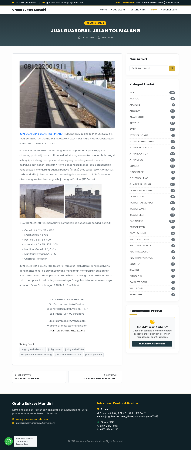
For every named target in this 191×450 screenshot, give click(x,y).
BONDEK (134, 166)
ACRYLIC (134, 98)
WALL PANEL (136, 288)
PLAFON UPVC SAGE (141, 257)
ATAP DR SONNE (139, 135)
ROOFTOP (135, 264)
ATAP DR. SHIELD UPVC (143, 141)
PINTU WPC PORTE (140, 245)
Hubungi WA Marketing (152, 343)
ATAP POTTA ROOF (141, 147)
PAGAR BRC (136, 221)
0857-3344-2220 (109, 429)
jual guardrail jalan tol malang (36, 354)
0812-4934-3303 (109, 426)
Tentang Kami (137, 9)
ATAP (133, 129)
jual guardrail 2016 (74, 349)
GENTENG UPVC (139, 178)
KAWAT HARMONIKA (141, 202)
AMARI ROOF (137, 117)
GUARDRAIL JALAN (95, 23)
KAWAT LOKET (138, 209)
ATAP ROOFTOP (139, 153)
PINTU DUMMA (138, 233)
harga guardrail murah (32, 349)
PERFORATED (137, 227)
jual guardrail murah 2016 (68, 354)
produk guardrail (93, 354)
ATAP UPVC (136, 160)
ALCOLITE (135, 104)
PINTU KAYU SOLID (140, 239)
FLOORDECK (137, 172)
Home (103, 9)
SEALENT (134, 270)
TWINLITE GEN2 (138, 282)
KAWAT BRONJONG (141, 190)
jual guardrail (54, 349)
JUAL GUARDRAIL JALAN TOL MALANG (42, 134)
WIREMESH (136, 294)
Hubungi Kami (169, 9)
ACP (132, 92)
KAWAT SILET (137, 215)
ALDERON (135, 111)
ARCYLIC (134, 123)
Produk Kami (117, 9)
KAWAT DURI (137, 196)
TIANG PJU (136, 276)
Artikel (153, 9)
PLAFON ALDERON (140, 251)
